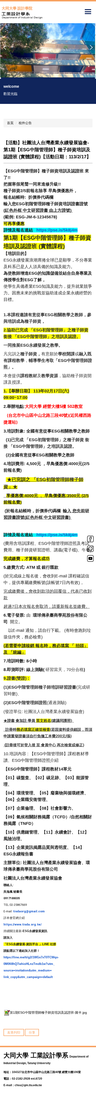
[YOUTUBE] (90, 558)
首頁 (10, 123)
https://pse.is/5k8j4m (56, 230)
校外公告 (25, 123)
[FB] (90, 538)
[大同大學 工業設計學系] (48, 15)
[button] (6, 47)
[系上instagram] (90, 548)
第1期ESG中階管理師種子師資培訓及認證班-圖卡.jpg (48, 1012)
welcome (11, 86)
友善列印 (13, 1032)
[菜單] (88, 11)
